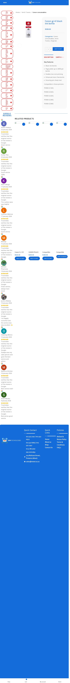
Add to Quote (62, 256)
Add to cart (58, 49)
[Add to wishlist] (23, 124)
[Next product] (66, 12)
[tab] (48, 57)
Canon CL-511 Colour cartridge (20, 253)
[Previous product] (62, 12)
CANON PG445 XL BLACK (33, 253)
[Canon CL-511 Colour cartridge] (20, 186)
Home (18, 12)
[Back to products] (64, 12)
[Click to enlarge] (20, 45)
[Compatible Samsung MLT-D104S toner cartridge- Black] (62, 186)
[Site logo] (34, 2)
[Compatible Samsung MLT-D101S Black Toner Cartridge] (48, 186)
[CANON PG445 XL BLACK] (34, 186)
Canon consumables (39, 12)
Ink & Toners (26, 12)
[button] (20, 258)
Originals (54, 41)
